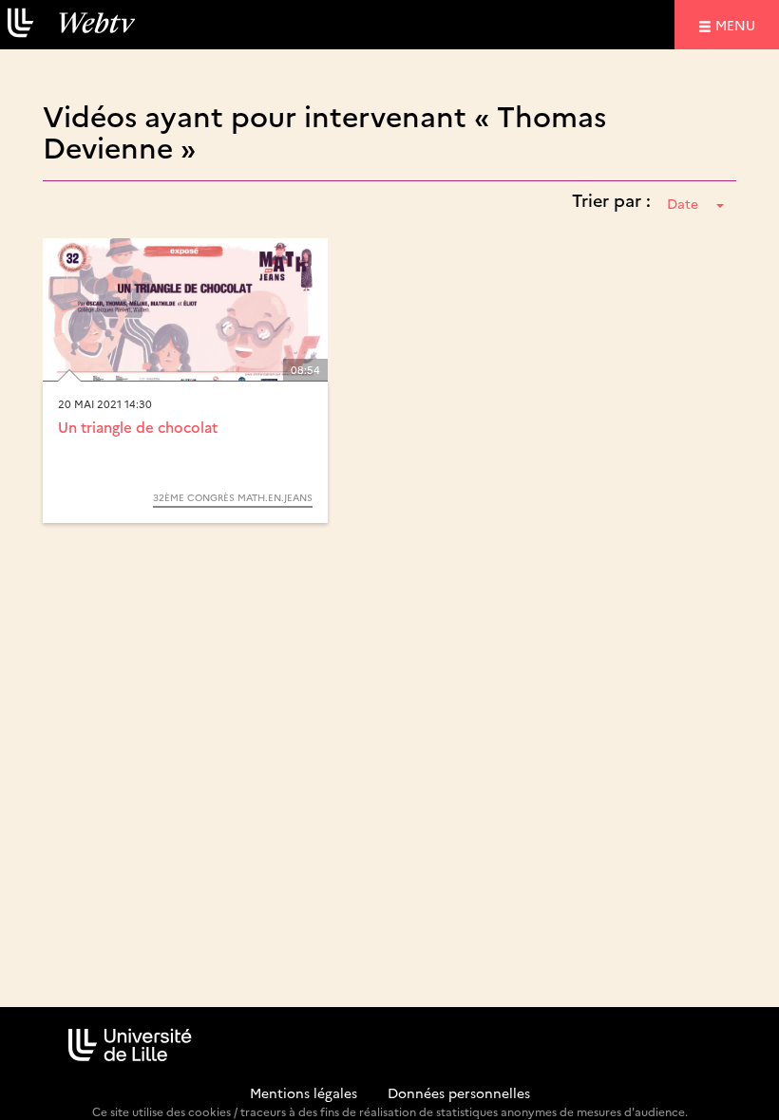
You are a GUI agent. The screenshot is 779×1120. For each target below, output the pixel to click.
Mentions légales (303, 1092)
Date (682, 203)
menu (738, 24)
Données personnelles (459, 1092)
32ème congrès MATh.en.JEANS (233, 497)
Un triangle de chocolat (138, 427)
